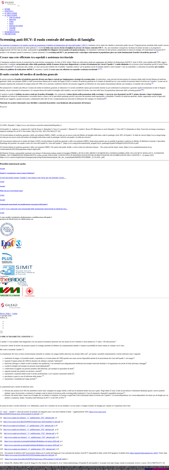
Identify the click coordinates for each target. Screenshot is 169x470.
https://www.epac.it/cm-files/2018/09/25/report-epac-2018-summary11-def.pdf (31, 422)
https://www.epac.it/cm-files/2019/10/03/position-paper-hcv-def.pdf (29, 455)
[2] (157, 52)
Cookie (14, 314)
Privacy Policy (5, 314)
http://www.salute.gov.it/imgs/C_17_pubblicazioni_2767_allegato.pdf (28, 418)
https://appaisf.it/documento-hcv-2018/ (144, 453)
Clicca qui (148, 469)
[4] (152, 83)
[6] (105, 98)
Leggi (2, 182)
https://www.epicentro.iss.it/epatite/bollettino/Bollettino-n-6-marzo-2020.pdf (31, 441)
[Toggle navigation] (19, 5)
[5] (143, 90)
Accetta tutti (157, 469)
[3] (101, 69)
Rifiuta (164, 469)
